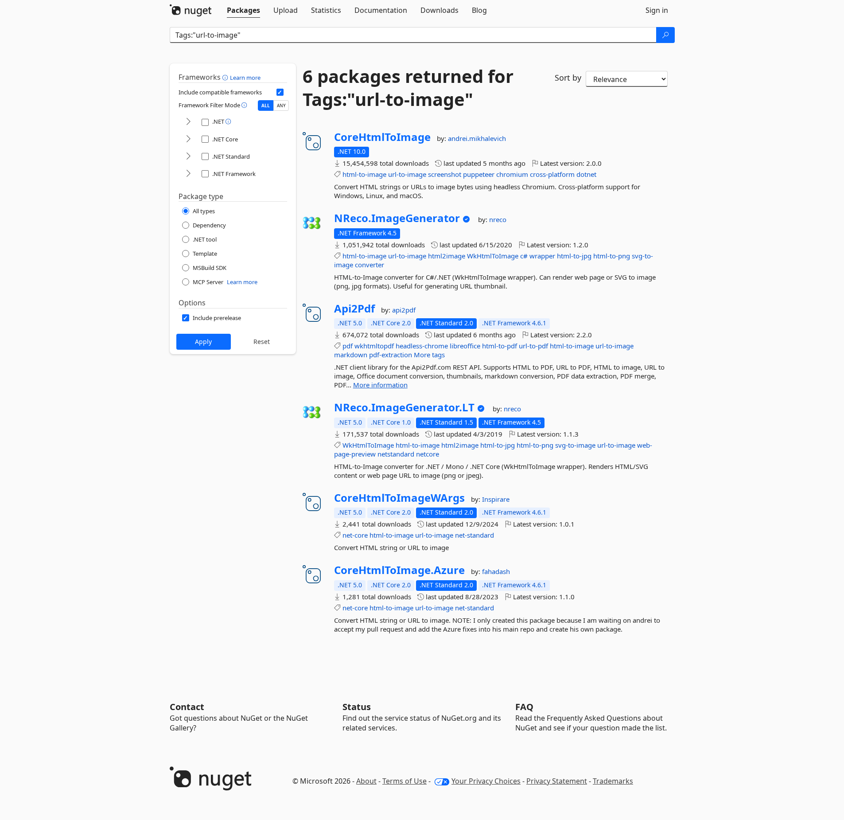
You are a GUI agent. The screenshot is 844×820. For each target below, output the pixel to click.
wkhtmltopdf (374, 345)
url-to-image (407, 174)
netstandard (395, 453)
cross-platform (552, 174)
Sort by (568, 77)
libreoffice (465, 345)
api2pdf (404, 309)
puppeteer (478, 174)
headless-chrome (422, 345)
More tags (429, 354)
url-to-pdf (533, 345)
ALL (265, 105)
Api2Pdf (354, 308)
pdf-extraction (390, 354)
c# (524, 255)
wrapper (542, 255)
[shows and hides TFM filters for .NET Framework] (188, 174)
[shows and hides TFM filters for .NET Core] (188, 139)
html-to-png (611, 255)
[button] (226, 77)
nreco (497, 219)
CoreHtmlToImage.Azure (399, 570)
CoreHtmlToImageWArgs (399, 498)
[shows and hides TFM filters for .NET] (188, 122)
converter (369, 264)
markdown (350, 354)
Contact (187, 707)
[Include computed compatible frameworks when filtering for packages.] (280, 92)
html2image (446, 255)
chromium (512, 174)
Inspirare (496, 499)
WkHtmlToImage (492, 255)
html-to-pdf (499, 345)
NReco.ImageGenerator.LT (404, 407)
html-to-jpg (574, 255)
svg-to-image (575, 445)
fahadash (496, 571)
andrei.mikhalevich (477, 138)
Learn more (245, 78)
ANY (281, 105)
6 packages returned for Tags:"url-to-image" (408, 88)
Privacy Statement (556, 781)
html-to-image (364, 174)
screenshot (444, 174)
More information (380, 384)
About (366, 781)
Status (356, 707)
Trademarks (613, 781)
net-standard (474, 535)
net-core (355, 535)
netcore (427, 453)
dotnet (586, 174)
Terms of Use (404, 781)
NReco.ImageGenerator (397, 218)
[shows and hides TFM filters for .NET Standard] (188, 156)
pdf (347, 345)
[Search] (665, 35)
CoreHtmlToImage (382, 137)
